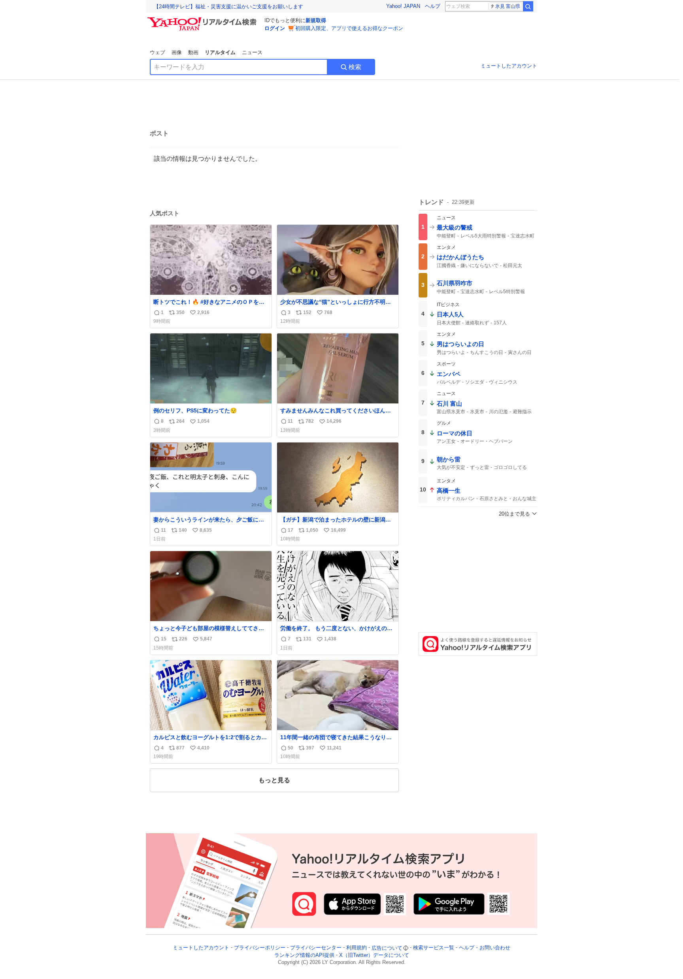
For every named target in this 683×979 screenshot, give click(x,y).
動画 (193, 52)
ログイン (274, 28)
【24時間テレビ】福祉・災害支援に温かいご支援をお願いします (228, 6)
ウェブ (157, 52)
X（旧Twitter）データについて (374, 955)
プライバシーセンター (316, 948)
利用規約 (356, 948)
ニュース (252, 52)
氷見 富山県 (507, 6)
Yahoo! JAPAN (403, 6)
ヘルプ (432, 6)
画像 (177, 52)
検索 (355, 67)
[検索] (528, 6)
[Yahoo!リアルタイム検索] (203, 19)
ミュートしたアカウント (509, 66)
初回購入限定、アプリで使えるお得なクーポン (349, 28)
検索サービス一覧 (433, 948)
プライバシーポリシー (259, 948)
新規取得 (316, 20)
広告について (387, 948)
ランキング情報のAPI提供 (304, 955)
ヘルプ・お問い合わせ (484, 948)
